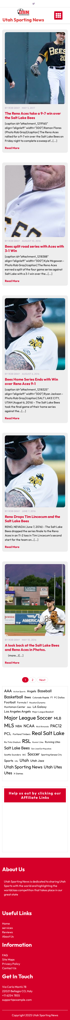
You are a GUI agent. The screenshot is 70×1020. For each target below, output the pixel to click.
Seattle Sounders (12, 754)
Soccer (33, 754)
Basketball (13, 696)
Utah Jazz (37, 761)
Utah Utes (53, 766)
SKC (24, 754)
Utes (8, 772)
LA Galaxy (40, 707)
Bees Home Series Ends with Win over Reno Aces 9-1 (31, 381)
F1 (51, 697)
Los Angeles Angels (17, 711)
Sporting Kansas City (51, 754)
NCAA (29, 725)
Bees (27, 697)
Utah (24, 760)
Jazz (29, 707)
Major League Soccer (28, 717)
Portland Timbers (21, 734)
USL (16, 761)
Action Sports (19, 691)
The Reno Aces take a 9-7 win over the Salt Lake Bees (33, 115)
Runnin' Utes (37, 742)
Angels (31, 691)
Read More (12, 148)
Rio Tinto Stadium (12, 742)
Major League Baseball (43, 711)
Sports (8, 761)
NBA (18, 726)
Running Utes (52, 742)
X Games (18, 773)
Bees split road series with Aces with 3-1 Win (34, 248)
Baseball (45, 690)
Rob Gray (14, 107)
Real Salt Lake (48, 733)
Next (42, 680)
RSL (26, 741)
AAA (8, 690)
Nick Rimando (42, 726)
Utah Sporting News (23, 20)
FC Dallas (59, 697)
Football (10, 702)
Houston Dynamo (37, 702)
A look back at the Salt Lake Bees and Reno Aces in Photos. (32, 647)
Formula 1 (22, 702)
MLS (9, 725)
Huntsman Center (14, 707)
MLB (57, 718)
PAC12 (56, 725)
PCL (7, 733)
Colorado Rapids (40, 697)
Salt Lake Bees (17, 747)
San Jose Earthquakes (41, 748)
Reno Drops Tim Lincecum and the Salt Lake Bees (32, 518)
